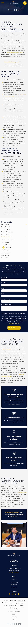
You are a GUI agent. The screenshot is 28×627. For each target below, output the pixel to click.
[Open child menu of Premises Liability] (26, 253)
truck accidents (9, 96)
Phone (3, 288)
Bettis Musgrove (22, 492)
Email (2, 293)
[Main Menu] (2, 3)
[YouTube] (18, 594)
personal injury (7, 349)
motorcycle (23, 94)
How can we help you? (7, 304)
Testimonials (14, 584)
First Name (4, 277)
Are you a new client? (7, 299)
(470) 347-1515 (14, 561)
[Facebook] (9, 594)
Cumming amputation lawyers (14, 52)
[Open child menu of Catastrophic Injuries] (26, 237)
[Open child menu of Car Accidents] (26, 224)
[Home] (13, 3)
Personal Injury (14, 582)
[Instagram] (12, 594)
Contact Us (14, 587)
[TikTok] (15, 594)
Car (18, 94)
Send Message (14, 328)
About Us (13, 579)
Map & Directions (13, 572)
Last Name (4, 283)
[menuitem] (13, 224)
